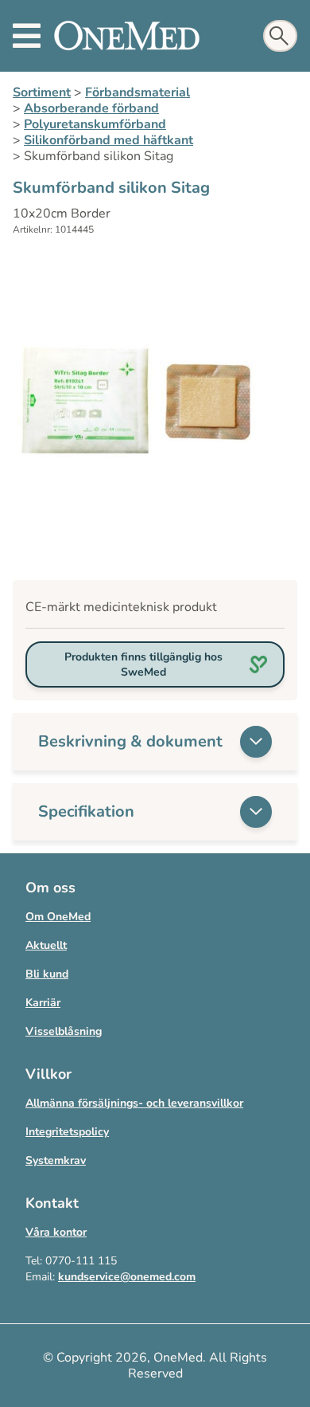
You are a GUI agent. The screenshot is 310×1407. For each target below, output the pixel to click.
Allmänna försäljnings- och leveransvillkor (134, 1103)
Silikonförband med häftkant (108, 140)
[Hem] (126, 36)
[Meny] (27, 36)
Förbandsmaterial (137, 92)
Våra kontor (56, 1232)
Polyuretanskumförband (95, 124)
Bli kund (46, 974)
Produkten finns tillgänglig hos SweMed (143, 664)
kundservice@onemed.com (127, 1276)
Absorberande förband (91, 108)
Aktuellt (46, 945)
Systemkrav (55, 1160)
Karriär (42, 1002)
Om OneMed (58, 916)
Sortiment (42, 92)
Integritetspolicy (67, 1131)
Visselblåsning (63, 1031)
